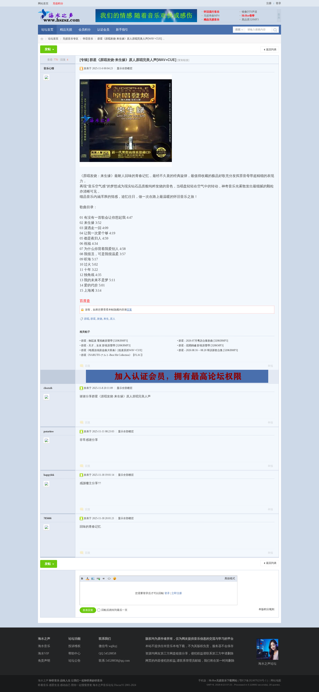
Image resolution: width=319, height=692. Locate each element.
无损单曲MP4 (211, 15)
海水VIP (43, 653)
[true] (275, 30)
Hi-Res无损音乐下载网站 (223, 680)
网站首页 (43, 3)
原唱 (86, 318)
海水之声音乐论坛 (42, 39)
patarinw (49, 431)
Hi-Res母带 (248, 15)
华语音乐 (88, 38)
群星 (93, 318)
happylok (49, 474)
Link (98, 578)
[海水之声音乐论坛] (59, 21)
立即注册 (176, 593)
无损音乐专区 (70, 38)
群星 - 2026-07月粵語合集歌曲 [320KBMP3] (203, 340)
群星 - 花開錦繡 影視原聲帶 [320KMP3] (201, 345)
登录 (278, 3)
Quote (104, 578)
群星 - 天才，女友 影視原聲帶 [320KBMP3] (105, 345)
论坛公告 (74, 660)
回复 (129, 309)
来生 (106, 318)
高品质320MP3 (250, 19)
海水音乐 (44, 646)
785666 (47, 518)
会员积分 (85, 29)
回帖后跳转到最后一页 (114, 609)
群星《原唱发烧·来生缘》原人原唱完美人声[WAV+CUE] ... (130, 38)
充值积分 (58, 3)
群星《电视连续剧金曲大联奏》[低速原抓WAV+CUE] (111, 350)
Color (87, 578)
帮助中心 (74, 653)
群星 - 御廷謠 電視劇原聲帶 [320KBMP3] (104, 340)
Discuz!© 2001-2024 (125, 685)
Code (109, 578)
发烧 (99, 318)
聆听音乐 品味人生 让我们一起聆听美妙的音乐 (75, 680)
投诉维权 (74, 646)
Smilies (114, 578)
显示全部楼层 (124, 68)
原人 (112, 318)
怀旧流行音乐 (211, 11)
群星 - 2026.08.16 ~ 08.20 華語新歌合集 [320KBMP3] (208, 350)
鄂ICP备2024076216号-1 (252, 680)
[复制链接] (183, 60)
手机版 (202, 680)
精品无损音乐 (211, 19)
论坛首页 (47, 29)
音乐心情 (49, 68)
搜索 (237, 29)
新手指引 (122, 29)
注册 (268, 3)
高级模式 (230, 578)
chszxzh (48, 388)
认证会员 (103, 29)
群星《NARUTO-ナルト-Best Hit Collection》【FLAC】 (112, 355)
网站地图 (276, 680)
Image (93, 578)
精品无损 (66, 29)
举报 (270, 365)
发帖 (48, 49)
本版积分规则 (266, 609)
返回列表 (271, 49)
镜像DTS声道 (249, 11)
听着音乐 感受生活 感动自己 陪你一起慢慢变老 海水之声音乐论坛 (76, 685)
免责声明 (44, 660)
